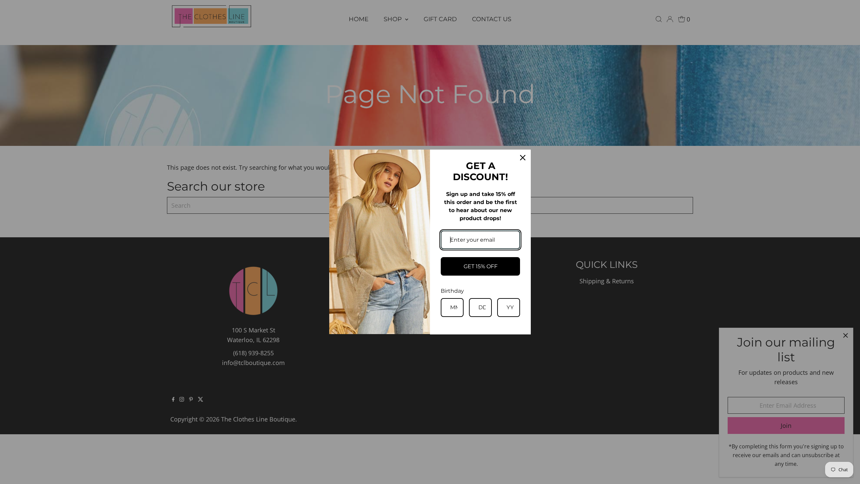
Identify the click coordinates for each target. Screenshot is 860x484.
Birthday (452, 291)
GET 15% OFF (481, 266)
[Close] (523, 158)
